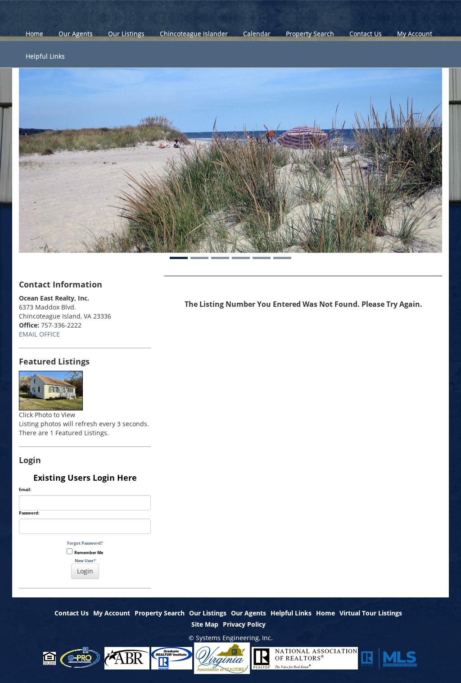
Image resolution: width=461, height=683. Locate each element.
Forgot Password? (85, 543)
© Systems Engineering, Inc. (231, 637)
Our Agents (76, 33)
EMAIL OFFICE (39, 334)
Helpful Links (45, 56)
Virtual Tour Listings (370, 613)
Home (34, 33)
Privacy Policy (244, 624)
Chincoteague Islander (194, 33)
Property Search (310, 33)
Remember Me (87, 553)
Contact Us (365, 33)
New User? (85, 561)
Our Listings (126, 33)
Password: (29, 513)
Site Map (204, 624)
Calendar (257, 33)
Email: (25, 489)
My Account (414, 33)
